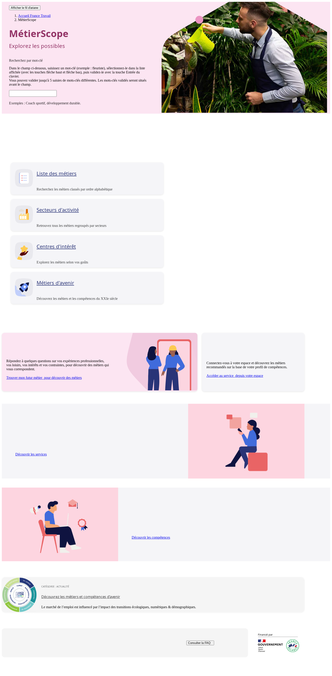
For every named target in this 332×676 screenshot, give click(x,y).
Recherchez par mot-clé (26, 60)
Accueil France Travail (34, 16)
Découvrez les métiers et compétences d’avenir (80, 596)
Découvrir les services (31, 454)
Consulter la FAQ (199, 643)
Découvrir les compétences (151, 537)
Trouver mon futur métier (44, 378)
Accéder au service (234, 376)
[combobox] (33, 93)
